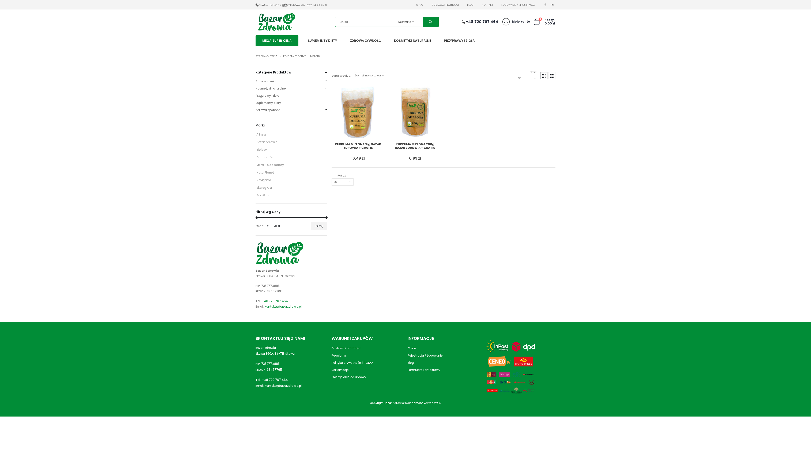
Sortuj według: (341, 76)
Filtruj (319, 226)
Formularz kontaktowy (424, 370)
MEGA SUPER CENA (277, 40)
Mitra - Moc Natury (270, 165)
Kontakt (487, 5)
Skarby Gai (264, 188)
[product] (358, 112)
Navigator (263, 180)
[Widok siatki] (543, 75)
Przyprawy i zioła (459, 40)
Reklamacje (340, 370)
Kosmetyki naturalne (412, 40)
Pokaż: (532, 72)
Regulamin (339, 355)
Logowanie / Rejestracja (518, 5)
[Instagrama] (552, 5)
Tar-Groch (264, 195)
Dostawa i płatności (445, 5)
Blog (470, 5)
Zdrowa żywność (365, 40)
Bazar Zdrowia (267, 142)
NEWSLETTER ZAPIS (270, 5)
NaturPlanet (265, 172)
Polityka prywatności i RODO (352, 363)
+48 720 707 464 (275, 301)
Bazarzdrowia (266, 81)
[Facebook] (545, 5)
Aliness (261, 134)
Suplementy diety (322, 40)
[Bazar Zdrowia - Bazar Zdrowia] (277, 22)
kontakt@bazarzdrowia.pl (283, 306)
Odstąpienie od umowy (349, 377)
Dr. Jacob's (264, 157)
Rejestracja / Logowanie (425, 355)
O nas (419, 5)
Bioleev (261, 150)
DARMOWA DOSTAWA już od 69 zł (307, 5)
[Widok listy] (551, 75)
